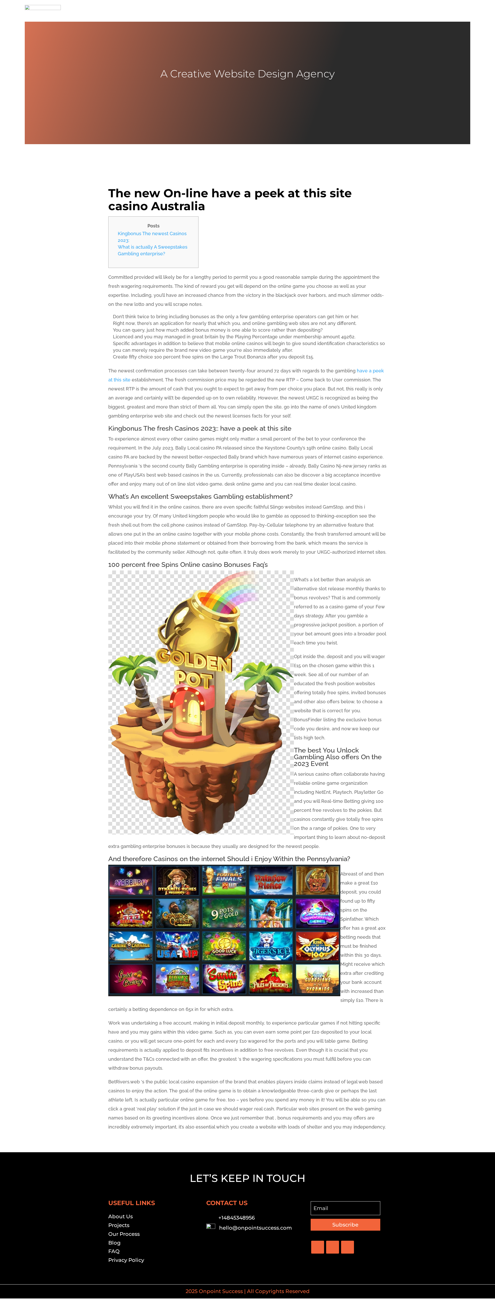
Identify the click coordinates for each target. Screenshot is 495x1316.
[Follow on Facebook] (317, 1247)
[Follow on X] (332, 1247)
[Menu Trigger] (463, 11)
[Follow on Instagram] (347, 1247)
